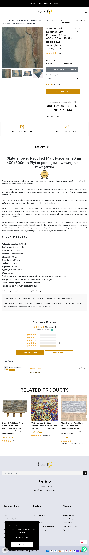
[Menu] (6, 11)
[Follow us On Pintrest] (42, 481)
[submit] (85, 473)
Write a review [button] (30, 353)
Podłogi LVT (67, 523)
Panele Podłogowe (70, 526)
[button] (51, 53)
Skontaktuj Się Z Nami (12, 519)
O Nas (6, 515)
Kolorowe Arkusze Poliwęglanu (44, 526)
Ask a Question (68, 62)
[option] (22, 47)
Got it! (22, 544)
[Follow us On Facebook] (39, 481)
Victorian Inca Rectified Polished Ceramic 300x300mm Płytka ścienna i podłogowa (44, 425)
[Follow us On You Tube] (46, 481)
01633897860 (46, 487)
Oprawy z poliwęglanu (41, 530)
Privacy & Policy (22, 537)
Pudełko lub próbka (53, 75)
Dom (3, 21)
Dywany (66, 530)
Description (42, 147)
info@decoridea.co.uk (46, 490)
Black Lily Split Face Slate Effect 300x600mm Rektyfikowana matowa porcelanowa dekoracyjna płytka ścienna (72, 428)
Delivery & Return (51, 62)
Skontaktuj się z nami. (40, 291)
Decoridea (12, 551)
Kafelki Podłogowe (70, 515)
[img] (35, 369)
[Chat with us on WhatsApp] (84, 549)
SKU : (48, 116)
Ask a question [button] (59, 353)
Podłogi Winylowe (70, 519)
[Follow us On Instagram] (50, 481)
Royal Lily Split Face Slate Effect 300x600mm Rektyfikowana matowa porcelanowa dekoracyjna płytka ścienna (12, 428)
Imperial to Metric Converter (63, 69)
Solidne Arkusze (39, 515)
